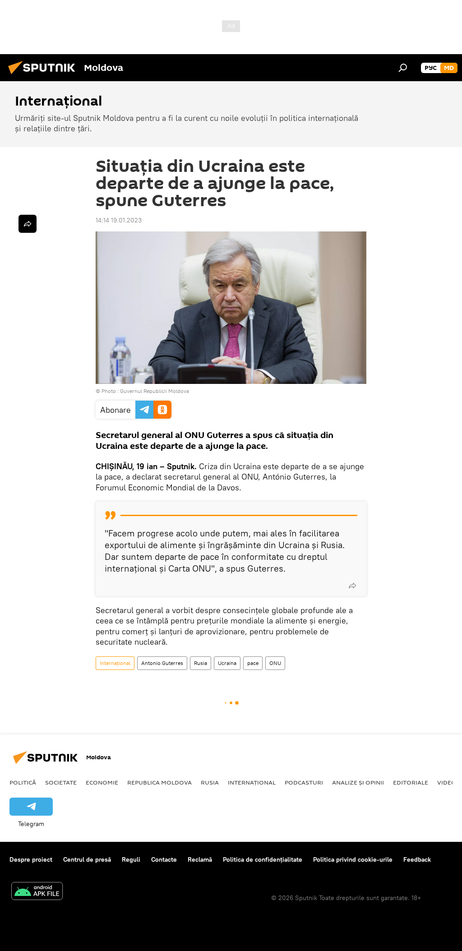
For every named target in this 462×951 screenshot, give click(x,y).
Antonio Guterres (162, 663)
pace (253, 663)
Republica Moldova (159, 782)
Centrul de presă (87, 859)
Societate (61, 782)
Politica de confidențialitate (262, 859)
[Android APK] (37, 892)
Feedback (417, 859)
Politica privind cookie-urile (353, 859)
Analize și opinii (358, 782)
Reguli (131, 859)
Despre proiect (30, 859)
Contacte (164, 859)
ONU (275, 663)
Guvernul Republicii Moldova (154, 391)
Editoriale (410, 782)
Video (446, 782)
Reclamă (200, 859)
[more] (352, 586)
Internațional (115, 663)
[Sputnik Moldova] (44, 75)
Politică (22, 782)
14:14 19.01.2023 (119, 220)
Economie (102, 782)
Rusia (200, 663)
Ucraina (227, 663)
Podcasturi (304, 782)
